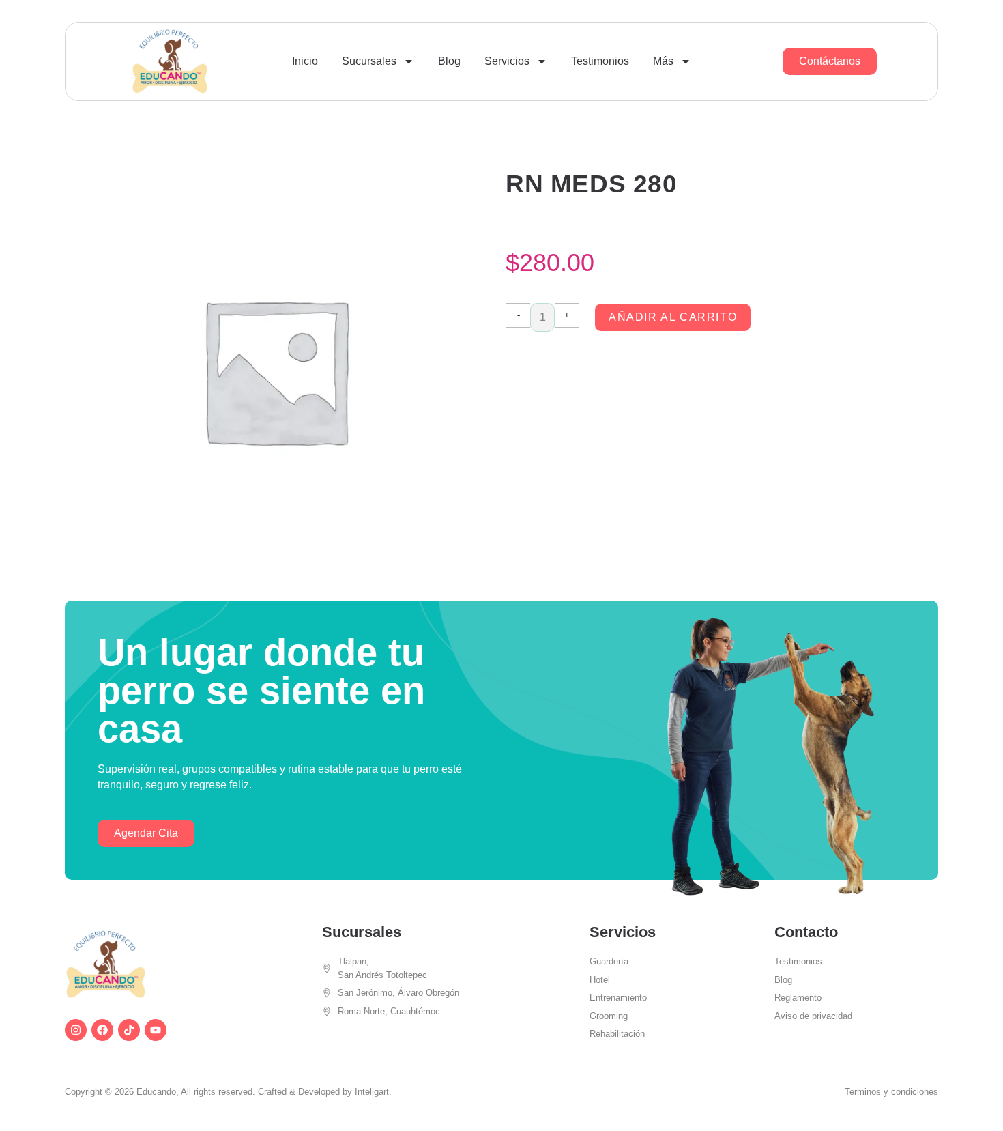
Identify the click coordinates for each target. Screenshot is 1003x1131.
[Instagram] (76, 1030)
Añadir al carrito (673, 317)
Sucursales (369, 61)
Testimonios (600, 61)
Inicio (305, 61)
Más (663, 61)
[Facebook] (102, 1030)
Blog (449, 61)
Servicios (506, 61)
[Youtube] (155, 1030)
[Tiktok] (129, 1030)
